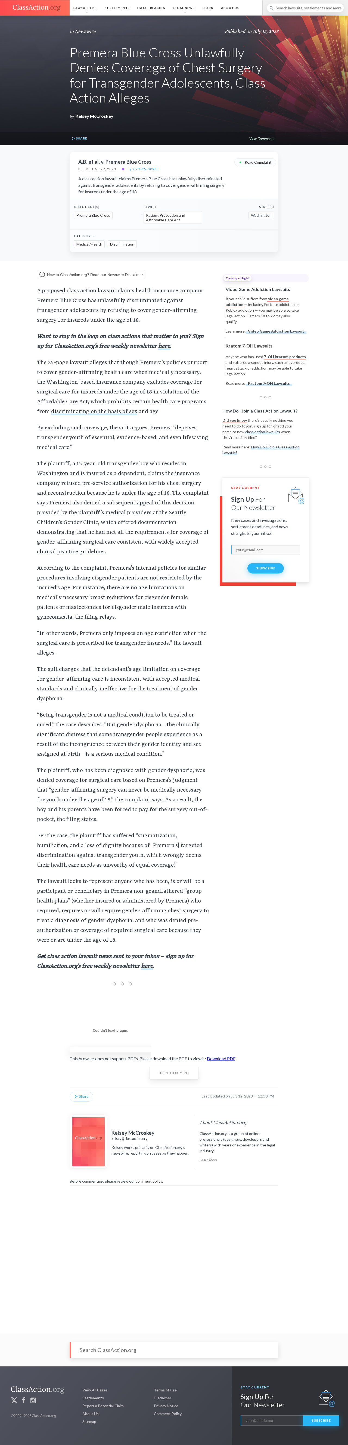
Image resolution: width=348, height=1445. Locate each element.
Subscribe (265, 568)
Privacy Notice (166, 1405)
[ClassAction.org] (35, 7)
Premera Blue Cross (93, 215)
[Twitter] (14, 1401)
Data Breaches (151, 8)
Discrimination (122, 244)
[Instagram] (33, 1401)
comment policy (149, 1181)
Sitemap (89, 1421)
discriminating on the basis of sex (94, 411)
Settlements (117, 8)
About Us (230, 8)
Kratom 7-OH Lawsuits (269, 383)
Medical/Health (89, 244)
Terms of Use (165, 1390)
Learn (208, 8)
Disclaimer (162, 1398)
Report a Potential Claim (103, 1405)
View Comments (261, 138)
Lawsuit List (85, 8)
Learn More (208, 1160)
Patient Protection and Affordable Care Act (165, 217)
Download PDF (221, 1058)
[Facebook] (23, 1401)
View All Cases (95, 1390)
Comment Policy (168, 1413)
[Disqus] (174, 1256)
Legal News (184, 8)
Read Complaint (255, 162)
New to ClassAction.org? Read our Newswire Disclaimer (94, 274)
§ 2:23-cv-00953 (144, 169)
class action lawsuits (262, 431)
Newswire (85, 31)
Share (81, 138)
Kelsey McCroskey (94, 116)
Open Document (174, 1073)
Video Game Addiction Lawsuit (276, 331)
